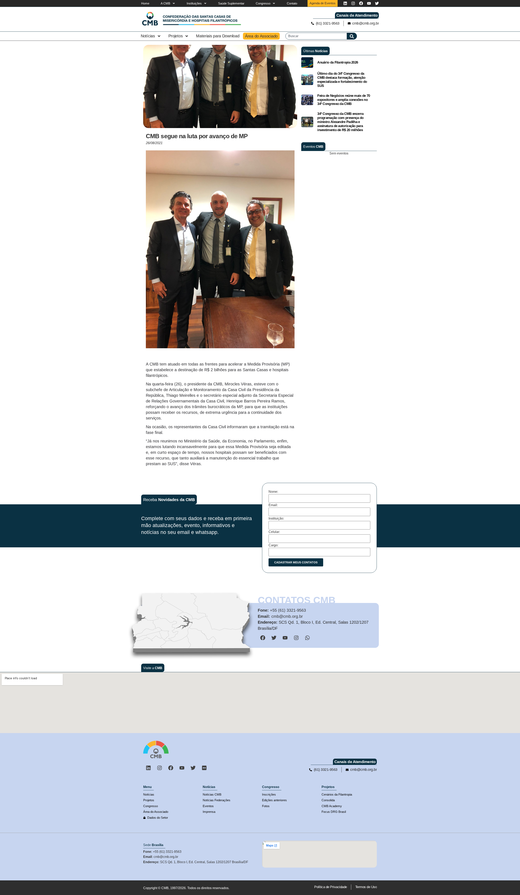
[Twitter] (377, 3)
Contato (292, 3)
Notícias (148, 36)
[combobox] (316, 36)
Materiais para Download (217, 36)
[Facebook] (361, 3)
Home (145, 3)
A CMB (165, 3)
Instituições (194, 3)
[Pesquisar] (352, 36)
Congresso (263, 3)
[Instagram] (353, 3)
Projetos (175, 36)
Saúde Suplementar (231, 3)
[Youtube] (369, 3)
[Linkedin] (345, 3)
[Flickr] (204, 768)
